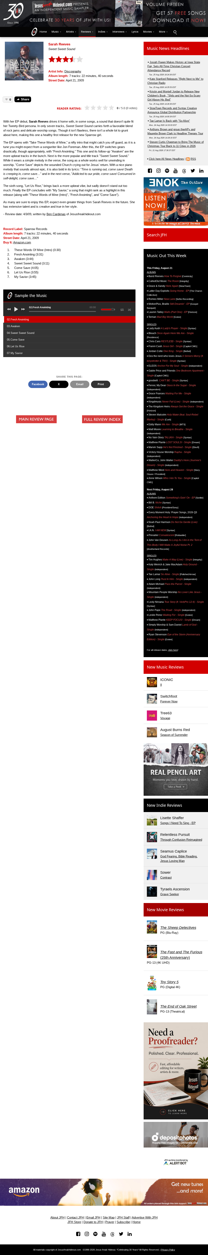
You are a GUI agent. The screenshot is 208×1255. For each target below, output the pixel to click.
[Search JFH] (175, 32)
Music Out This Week (166, 255)
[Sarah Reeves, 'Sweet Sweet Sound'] (24, 60)
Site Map (109, 1217)
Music (55, 31)
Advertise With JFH (145, 1217)
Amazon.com (22, 242)
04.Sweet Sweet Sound (20, 332)
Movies (147, 31)
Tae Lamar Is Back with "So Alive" (170, 120)
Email (79, 384)
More (162, 31)
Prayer (109, 1222)
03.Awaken (13, 326)
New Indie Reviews (164, 805)
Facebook (38, 384)
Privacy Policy (168, 1249)
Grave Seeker (169, 894)
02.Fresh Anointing (18, 319)
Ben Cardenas (56, 214)
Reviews (86, 31)
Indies (101, 31)
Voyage (165, 718)
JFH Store (74, 1222)
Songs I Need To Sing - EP (178, 823)
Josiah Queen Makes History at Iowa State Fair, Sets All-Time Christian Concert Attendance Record (173, 66)
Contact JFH (75, 1217)
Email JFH (93, 1217)
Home (42, 31)
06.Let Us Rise (15, 346)
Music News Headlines (168, 48)
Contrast (166, 877)
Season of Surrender (174, 735)
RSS (193, 158)
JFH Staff (123, 1217)
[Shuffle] (129, 309)
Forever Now (169, 701)
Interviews (118, 31)
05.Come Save (15, 339)
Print (101, 384)
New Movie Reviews (165, 909)
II (161, 684)
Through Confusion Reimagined (181, 839)
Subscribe (123, 1222)
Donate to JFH (93, 1222)
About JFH (57, 1217)
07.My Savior (15, 353)
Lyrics (135, 31)
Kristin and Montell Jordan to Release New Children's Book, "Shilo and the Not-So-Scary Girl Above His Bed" (173, 95)
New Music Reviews (165, 667)
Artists (70, 31)
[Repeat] (122, 309)
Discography (72, 71)
